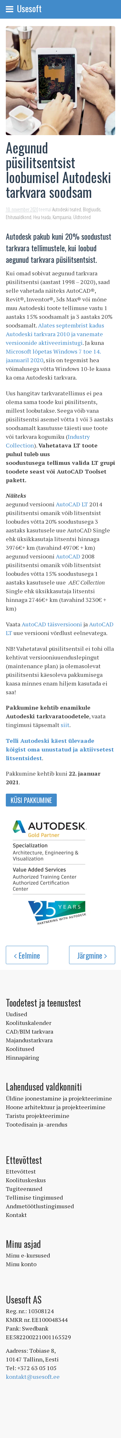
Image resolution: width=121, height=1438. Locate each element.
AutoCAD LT (72, 504)
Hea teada (42, 217)
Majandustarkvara (29, 1040)
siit (65, 725)
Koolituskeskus (26, 1180)
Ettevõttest (21, 1171)
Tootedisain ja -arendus (36, 1124)
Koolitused (20, 1049)
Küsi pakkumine (31, 800)
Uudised (16, 1014)
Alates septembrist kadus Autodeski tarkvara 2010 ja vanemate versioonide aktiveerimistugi (55, 333)
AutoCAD (68, 556)
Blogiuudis (91, 209)
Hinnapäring (22, 1057)
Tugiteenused (24, 1189)
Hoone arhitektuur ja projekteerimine (56, 1107)
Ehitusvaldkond (18, 217)
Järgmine (90, 955)
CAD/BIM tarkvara (29, 1031)
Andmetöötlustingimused (40, 1206)
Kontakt (16, 1215)
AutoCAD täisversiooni (52, 624)
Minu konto (21, 1264)
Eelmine (29, 955)
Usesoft (29, 8)
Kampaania (62, 217)
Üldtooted (82, 217)
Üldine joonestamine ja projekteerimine (59, 1098)
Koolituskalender (28, 1023)
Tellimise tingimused (34, 1197)
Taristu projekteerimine (37, 1116)
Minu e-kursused (28, 1255)
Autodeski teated (66, 209)
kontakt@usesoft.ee (33, 1376)
